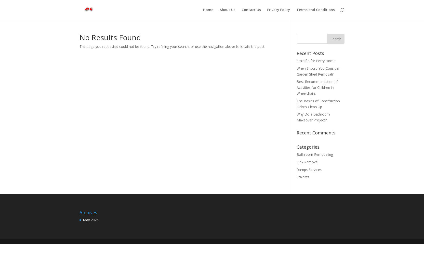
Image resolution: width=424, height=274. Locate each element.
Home (208, 10)
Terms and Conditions (315, 10)
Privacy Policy (278, 10)
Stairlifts (303, 177)
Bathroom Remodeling (315, 154)
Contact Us (251, 10)
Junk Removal (307, 162)
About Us (227, 10)
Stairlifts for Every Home (316, 60)
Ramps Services (309, 169)
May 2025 (91, 220)
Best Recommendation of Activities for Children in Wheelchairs (317, 87)
